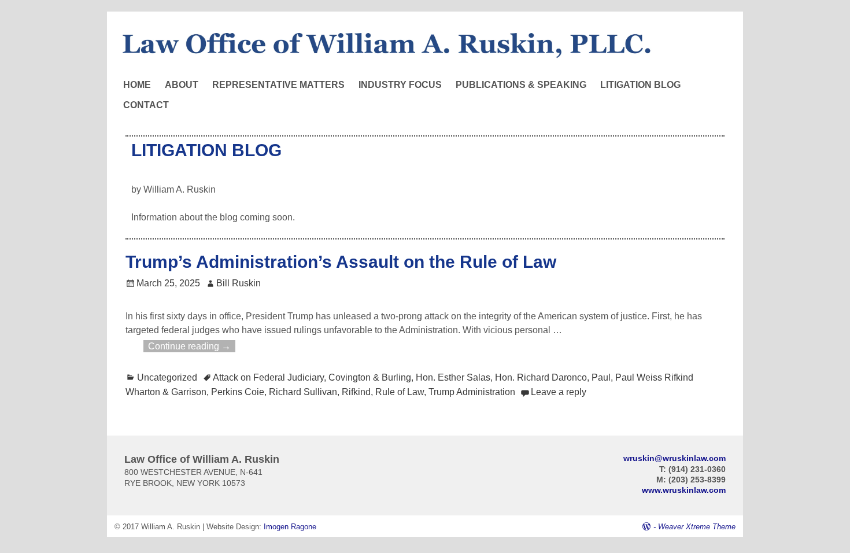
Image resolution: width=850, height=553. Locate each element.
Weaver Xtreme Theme (697, 526)
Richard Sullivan (303, 392)
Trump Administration (471, 392)
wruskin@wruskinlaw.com (674, 458)
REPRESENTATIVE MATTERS (278, 85)
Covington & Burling (369, 377)
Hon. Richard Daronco (541, 377)
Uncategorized (167, 377)
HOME (137, 85)
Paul (601, 377)
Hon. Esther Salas (453, 377)
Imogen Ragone (290, 526)
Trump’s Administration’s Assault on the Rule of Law (340, 261)
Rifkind (356, 392)
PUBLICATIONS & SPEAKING (521, 85)
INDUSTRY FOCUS (400, 85)
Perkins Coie (237, 392)
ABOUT (181, 85)
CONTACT (146, 105)
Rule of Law (399, 392)
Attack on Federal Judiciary (268, 377)
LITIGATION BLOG (640, 85)
